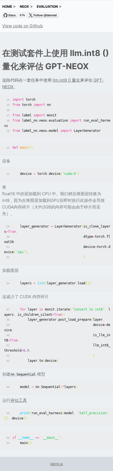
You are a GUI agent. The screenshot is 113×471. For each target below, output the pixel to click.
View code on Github (22, 25)
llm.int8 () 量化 (66, 80)
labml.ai (56, 464)
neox (24, 6)
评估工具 (18, 400)
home (7, 6)
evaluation (47, 6)
